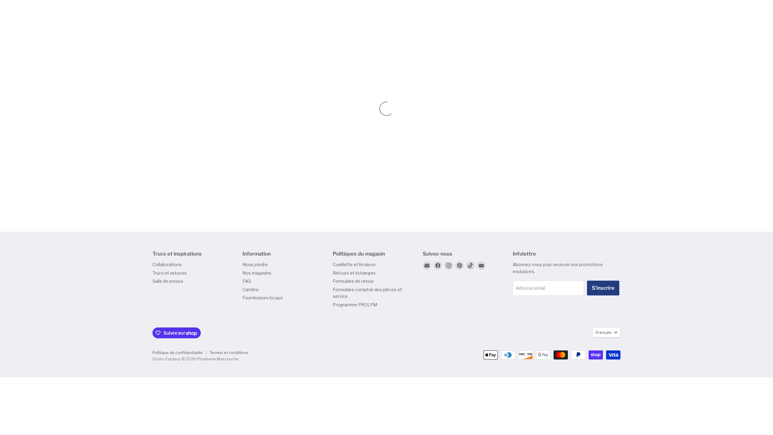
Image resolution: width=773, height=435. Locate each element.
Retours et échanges (354, 273)
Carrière (250, 289)
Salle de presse (167, 281)
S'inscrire (603, 288)
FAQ (246, 281)
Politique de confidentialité (177, 352)
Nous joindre (255, 264)
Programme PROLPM (355, 304)
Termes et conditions (229, 352)
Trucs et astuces (169, 273)
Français (603, 332)
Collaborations (167, 264)
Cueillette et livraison (354, 264)
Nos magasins (256, 273)
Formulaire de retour (353, 281)
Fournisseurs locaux (262, 297)
